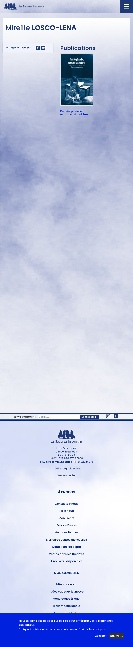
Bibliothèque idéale (66, 606)
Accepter (101, 635)
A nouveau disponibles (66, 561)
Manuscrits (66, 518)
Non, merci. (116, 635)
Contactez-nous (66, 504)
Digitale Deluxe (72, 468)
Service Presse (66, 525)
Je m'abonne (89, 416)
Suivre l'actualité (25, 417)
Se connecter (66, 475)
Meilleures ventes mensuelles (66, 540)
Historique (66, 511)
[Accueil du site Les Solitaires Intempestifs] (66, 6)
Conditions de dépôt (66, 547)
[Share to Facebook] (38, 48)
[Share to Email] (43, 48)
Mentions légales (66, 532)
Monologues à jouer (67, 599)
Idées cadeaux (66, 584)
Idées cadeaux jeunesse (66, 592)
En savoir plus (97, 629)
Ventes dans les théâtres (66, 554)
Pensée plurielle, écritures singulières (74, 113)
